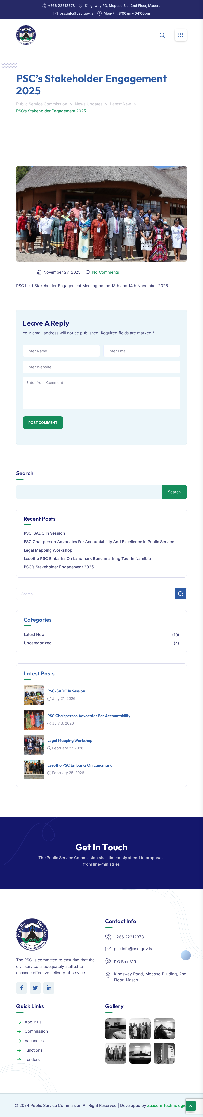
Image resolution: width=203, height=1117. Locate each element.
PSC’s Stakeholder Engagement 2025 (59, 566)
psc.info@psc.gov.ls (77, 13)
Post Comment (42, 422)
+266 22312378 (61, 5)
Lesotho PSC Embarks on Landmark (79, 765)
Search (24, 473)
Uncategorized (37, 642)
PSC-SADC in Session (44, 533)
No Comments (105, 272)
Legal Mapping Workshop (48, 550)
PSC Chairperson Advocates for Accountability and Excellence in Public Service (99, 541)
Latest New (34, 634)
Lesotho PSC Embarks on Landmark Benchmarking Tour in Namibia (87, 558)
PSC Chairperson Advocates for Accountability (88, 715)
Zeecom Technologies (168, 1105)
